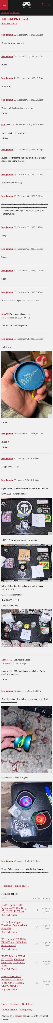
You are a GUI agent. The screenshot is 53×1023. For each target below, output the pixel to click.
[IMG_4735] (26, 739)
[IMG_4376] (26, 384)
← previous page (9, 886)
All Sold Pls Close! (14, 19)
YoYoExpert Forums (10, 12)
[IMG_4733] (26, 628)
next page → (23, 886)
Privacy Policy (26, 1009)
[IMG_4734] (26, 815)
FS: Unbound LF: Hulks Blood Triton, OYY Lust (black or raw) (14, 942)
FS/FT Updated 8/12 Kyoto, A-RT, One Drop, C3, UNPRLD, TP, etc (14, 908)
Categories (14, 1004)
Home (4, 1004)
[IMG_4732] (26, 563)
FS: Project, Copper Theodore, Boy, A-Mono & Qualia (14, 925)
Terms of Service (9, 1009)
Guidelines (27, 1004)
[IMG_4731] (26, 516)
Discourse (17, 1016)
